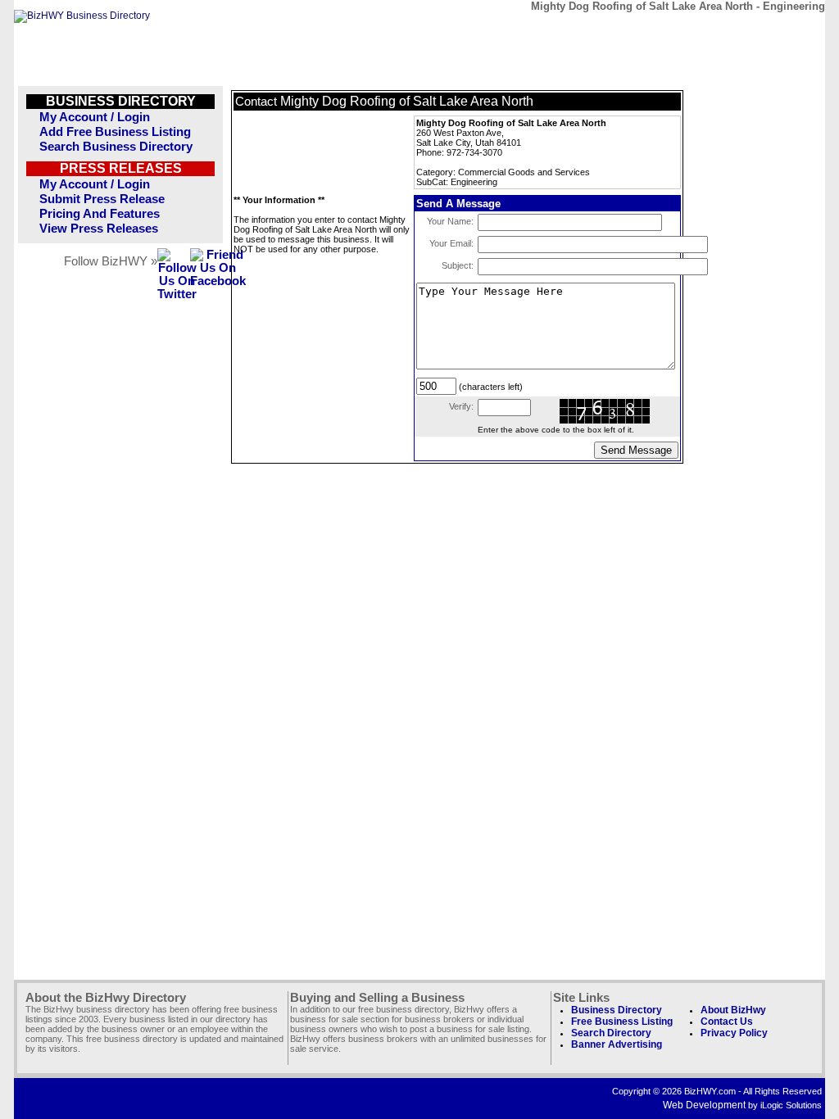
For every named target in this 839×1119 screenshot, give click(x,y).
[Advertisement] (315, 152)
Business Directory (616, 1010)
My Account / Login (94, 117)
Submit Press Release (102, 199)
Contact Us (727, 1021)
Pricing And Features (99, 213)
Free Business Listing (622, 1021)
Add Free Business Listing (115, 131)
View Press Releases (98, 228)
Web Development (704, 1105)
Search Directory (611, 1033)
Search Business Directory (116, 146)
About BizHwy (733, 1010)
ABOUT (707, 31)
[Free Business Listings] (82, 15)
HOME (783, 31)
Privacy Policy (734, 1033)
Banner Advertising (616, 1044)
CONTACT (632, 31)
